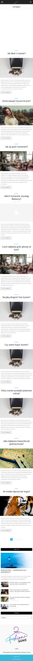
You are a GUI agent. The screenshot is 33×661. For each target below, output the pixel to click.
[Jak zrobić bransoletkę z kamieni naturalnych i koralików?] (4, 599)
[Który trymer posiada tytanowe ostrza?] (16, 408)
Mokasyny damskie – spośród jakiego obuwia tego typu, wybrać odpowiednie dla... (20, 583)
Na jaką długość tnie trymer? (16, 297)
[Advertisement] (16, 29)
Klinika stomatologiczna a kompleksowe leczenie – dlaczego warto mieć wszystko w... (20, 590)
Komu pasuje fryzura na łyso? (16, 101)
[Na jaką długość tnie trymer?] (16, 312)
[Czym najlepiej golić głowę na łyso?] (16, 264)
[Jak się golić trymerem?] (16, 161)
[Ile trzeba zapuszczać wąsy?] (16, 506)
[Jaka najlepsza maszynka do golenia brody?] (16, 458)
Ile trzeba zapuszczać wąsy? (16, 492)
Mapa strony (16, 656)
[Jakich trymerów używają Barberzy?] (16, 213)
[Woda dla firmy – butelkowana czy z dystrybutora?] (16, 560)
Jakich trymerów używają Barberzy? (16, 197)
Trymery (16, 50)
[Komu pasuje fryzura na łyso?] (16, 115)
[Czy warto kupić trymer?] (16, 359)
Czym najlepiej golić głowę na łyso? (16, 248)
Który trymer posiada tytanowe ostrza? (16, 392)
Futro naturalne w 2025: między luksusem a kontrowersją (19, 605)
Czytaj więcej (6, 92)
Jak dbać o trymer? (16, 53)
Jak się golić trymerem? (16, 147)
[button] (31, 2)
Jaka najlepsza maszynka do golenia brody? (16, 442)
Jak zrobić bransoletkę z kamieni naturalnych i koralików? (20, 598)
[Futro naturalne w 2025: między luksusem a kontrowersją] (4, 606)
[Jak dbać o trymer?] (16, 68)
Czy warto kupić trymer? (16, 345)
